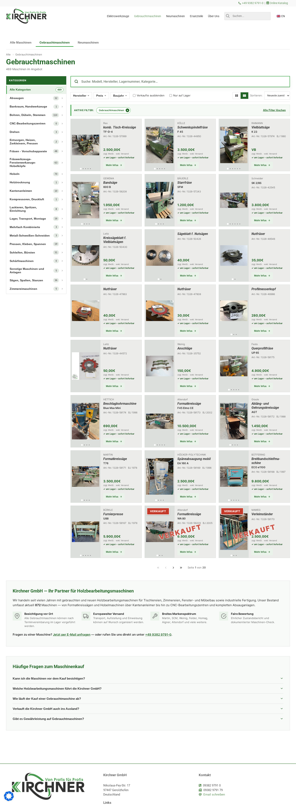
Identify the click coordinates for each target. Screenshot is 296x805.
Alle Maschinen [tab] (20, 42)
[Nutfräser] (254, 255)
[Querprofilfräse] (254, 366)
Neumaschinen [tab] (88, 42)
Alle (8, 54)
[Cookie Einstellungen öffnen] (9, 800)
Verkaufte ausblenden (151, 95)
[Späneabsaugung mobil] (180, 476)
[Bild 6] (239, 168)
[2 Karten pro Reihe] (237, 95)
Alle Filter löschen (274, 110)
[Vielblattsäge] (254, 145)
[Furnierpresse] (106, 532)
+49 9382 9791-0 (252, 3)
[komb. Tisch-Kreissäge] (106, 145)
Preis (99, 95)
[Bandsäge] (106, 200)
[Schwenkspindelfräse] (180, 145)
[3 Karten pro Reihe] (244, 95)
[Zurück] (165, 567)
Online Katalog (278, 3)
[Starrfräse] (180, 200)
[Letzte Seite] (181, 567)
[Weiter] (173, 567)
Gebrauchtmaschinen (28, 54)
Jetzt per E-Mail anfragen (71, 634)
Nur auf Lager (181, 95)
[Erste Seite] (158, 567)
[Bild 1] (81, 168)
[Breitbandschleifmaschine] (254, 476)
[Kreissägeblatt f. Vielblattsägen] (106, 255)
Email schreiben (214, 794)
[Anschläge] (180, 366)
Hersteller (79, 95)
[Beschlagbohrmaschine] (106, 421)
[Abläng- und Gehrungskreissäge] (254, 421)
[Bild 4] (88, 168)
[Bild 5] (90, 168)
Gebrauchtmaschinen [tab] (54, 42)
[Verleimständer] (254, 532)
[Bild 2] (83, 168)
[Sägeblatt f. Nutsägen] (180, 255)
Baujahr (118, 95)
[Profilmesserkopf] (254, 311)
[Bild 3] (85, 168)
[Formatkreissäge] (180, 421)
